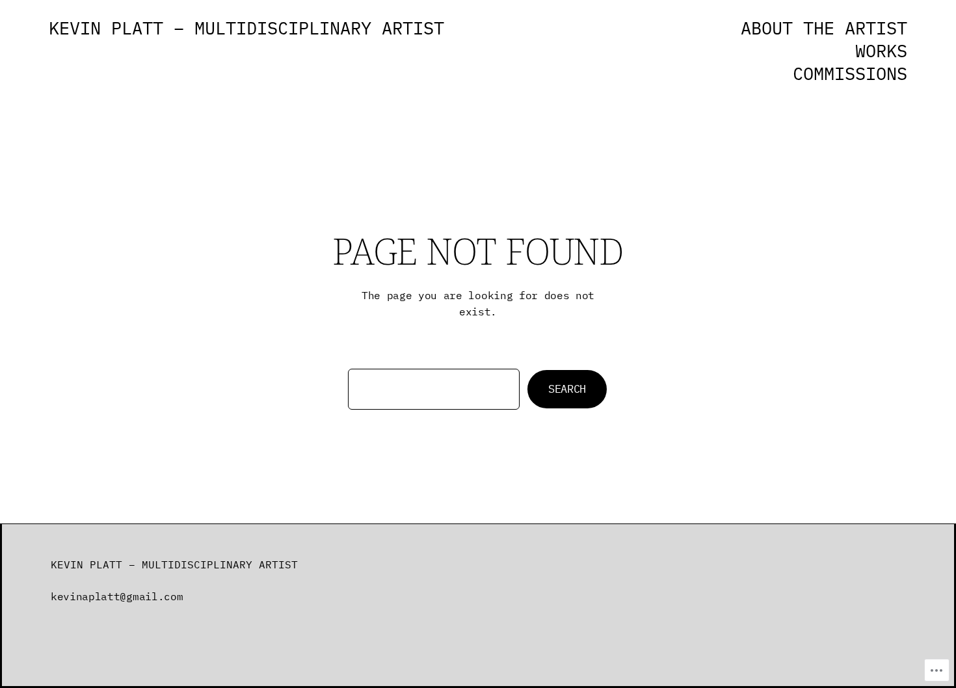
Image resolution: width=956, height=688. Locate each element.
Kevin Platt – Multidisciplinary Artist (246, 27)
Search (567, 389)
